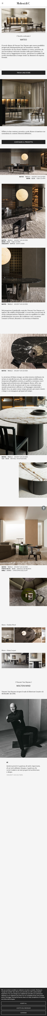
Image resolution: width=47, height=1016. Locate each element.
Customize (23, 1013)
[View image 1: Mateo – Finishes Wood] (8, 635)
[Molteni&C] (23, 3)
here (9, 997)
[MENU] (3, 3)
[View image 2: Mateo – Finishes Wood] (28, 635)
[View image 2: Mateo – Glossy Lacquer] (35, 660)
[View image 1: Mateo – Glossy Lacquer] (15, 660)
